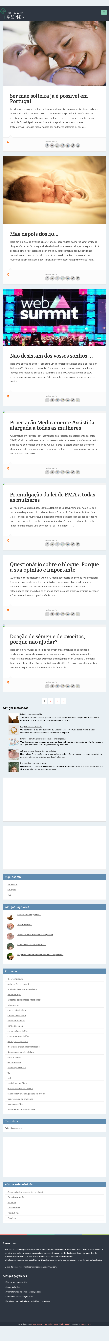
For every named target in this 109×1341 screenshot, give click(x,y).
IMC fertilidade (15, 978)
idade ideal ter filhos (17, 1083)
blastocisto (13, 1004)
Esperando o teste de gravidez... (34, 763)
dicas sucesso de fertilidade (21, 1051)
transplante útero (16, 1104)
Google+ (12, 889)
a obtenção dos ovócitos (19, 984)
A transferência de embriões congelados (38, 751)
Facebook (12, 884)
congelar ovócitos (16, 1020)
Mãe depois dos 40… (34, 233)
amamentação (14, 994)
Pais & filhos (13, 1212)
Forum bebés (14, 1207)
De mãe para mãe (16, 1197)
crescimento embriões (18, 1036)
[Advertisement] (54, 799)
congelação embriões (18, 1031)
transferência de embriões (20, 1098)
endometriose (14, 1062)
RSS (9, 894)
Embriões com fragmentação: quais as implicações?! (43, 738)
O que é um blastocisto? (31, 726)
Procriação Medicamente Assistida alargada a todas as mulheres (52, 425)
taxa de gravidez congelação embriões (26, 1093)
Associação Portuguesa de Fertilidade (26, 1192)
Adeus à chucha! (24, 924)
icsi (9, 1078)
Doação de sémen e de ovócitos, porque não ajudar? (47, 639)
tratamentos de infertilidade (21, 1109)
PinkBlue (12, 1218)
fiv (9, 1072)
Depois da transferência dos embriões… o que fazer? (40, 954)
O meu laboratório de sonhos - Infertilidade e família (51, 1324)
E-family (12, 1202)
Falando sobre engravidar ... (32, 714)
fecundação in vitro (17, 1067)
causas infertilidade (17, 1015)
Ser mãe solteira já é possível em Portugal (49, 98)
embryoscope (14, 1057)
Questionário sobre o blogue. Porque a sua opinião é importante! (54, 567)
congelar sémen (15, 1025)
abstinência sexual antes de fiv (22, 989)
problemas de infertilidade (20, 1088)
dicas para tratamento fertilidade (24, 1046)
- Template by (81, 1324)
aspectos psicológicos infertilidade (24, 999)
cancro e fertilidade (17, 1010)
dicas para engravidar (18, 1041)
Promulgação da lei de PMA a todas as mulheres (52, 497)
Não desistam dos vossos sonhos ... (51, 355)
